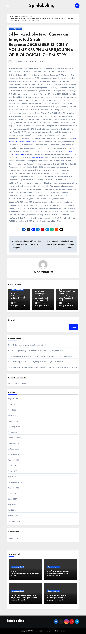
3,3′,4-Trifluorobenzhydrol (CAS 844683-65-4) (27, 345)
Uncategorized (15, 29)
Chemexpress (20, 61)
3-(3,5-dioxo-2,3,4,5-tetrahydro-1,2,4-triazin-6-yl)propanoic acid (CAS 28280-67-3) (42, 367)
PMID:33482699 (38, 157)
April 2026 (12, 416)
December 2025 (14, 438)
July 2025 (12, 466)
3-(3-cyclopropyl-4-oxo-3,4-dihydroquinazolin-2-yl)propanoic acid (35, 362)
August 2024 (13, 488)
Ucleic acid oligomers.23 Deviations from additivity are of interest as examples (27, 244)
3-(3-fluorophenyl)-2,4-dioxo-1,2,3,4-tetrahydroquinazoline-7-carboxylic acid (40, 356)
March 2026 (13, 421)
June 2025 (12, 471)
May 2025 (12, 477)
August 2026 (13, 399)
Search (11, 320)
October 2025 (13, 449)
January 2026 (14, 432)
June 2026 (12, 404)
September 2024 (15, 482)
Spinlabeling (42, 6)
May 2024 (12, 505)
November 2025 (14, 443)
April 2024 (12, 510)
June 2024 (12, 499)
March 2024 (13, 516)
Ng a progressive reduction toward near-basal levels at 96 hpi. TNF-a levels (60, 244)
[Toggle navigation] (8, 5)
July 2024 (12, 493)
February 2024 (14, 521)
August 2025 (13, 460)
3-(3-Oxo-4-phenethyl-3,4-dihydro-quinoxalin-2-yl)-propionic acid (42, 296)
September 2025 (15, 454)
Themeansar (60, 631)
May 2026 (12, 410)
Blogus (49, 631)
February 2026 (14, 427)
